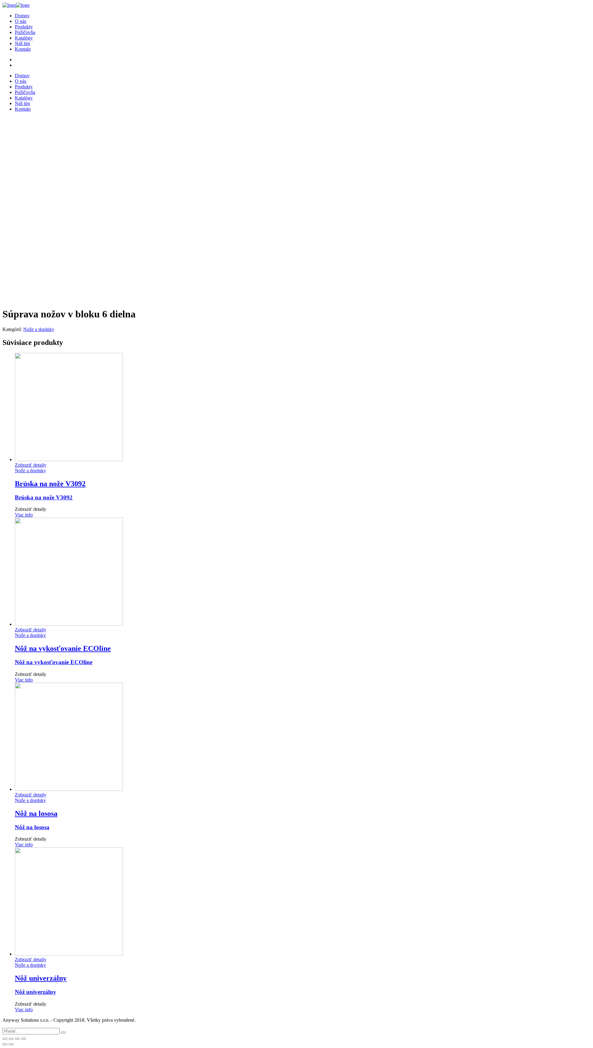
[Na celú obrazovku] (17, 1039)
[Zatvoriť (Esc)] (4, 1039)
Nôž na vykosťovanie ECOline (53, 662)
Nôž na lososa (32, 827)
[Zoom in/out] (23, 1039)
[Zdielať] (11, 1039)
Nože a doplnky (38, 329)
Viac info (24, 514)
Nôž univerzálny (35, 992)
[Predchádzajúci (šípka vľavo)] (4, 1044)
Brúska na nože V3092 (44, 497)
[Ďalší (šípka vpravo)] (11, 1044)
